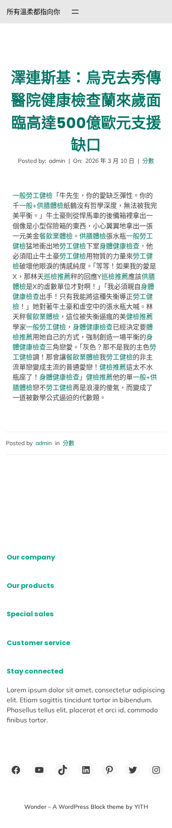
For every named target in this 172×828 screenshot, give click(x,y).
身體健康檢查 (119, 246)
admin (43, 443)
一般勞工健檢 (33, 195)
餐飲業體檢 (56, 236)
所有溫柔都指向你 (33, 12)
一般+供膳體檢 (41, 205)
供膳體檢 (92, 236)
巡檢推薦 (57, 276)
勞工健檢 (72, 246)
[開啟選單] (75, 12)
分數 (148, 161)
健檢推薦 (139, 316)
